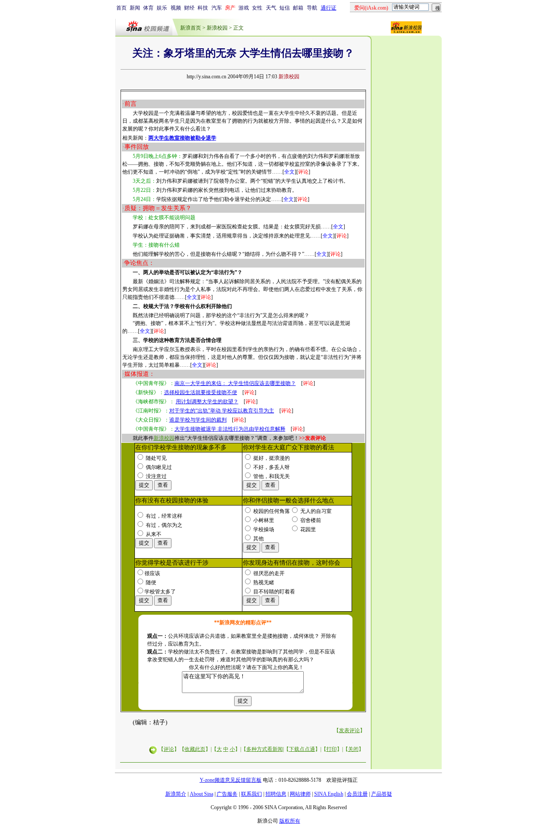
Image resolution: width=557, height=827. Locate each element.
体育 (148, 8)
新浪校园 (217, 28)
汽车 (216, 8)
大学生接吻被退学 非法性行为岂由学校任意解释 (229, 429)
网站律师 (300, 794)
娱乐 (162, 8)
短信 (284, 8)
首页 (121, 8)
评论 (169, 749)
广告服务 (227, 794)
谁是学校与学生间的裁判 (198, 420)
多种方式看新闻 (264, 749)
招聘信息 (275, 794)
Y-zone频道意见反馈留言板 (231, 780)
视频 (176, 8)
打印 (331, 749)
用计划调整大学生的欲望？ (207, 401)
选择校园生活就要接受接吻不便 (200, 392)
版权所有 (289, 821)
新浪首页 (190, 28)
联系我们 (251, 794)
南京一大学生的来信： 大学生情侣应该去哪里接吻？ (235, 383)
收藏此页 (195, 749)
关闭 (353, 749)
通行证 (328, 8)
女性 (257, 8)
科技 (203, 8)
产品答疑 (381, 794)
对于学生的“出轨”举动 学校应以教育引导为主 (221, 411)
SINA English (328, 794)
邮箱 (298, 8)
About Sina (201, 794)
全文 (289, 172)
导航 (312, 8)
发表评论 (349, 730)
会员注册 (357, 794)
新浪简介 (175, 794)
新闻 (135, 8)
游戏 (243, 8)
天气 (271, 8)
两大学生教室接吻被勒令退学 (182, 138)
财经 (189, 8)
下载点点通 (302, 749)
